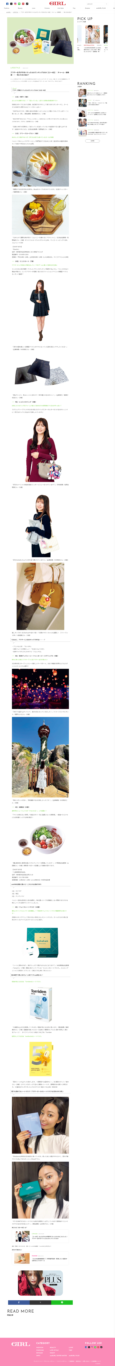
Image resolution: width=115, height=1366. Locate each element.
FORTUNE (40, 1350)
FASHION (39, 1347)
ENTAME (39, 1353)
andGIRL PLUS (74, 1355)
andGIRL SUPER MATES (58, 1355)
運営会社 (78, 1361)
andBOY (86, 9)
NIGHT (52, 1353)
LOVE (71, 1347)
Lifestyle (100, 16)
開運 (46, 9)
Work (59, 12)
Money (59, 9)
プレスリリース (38, 1361)
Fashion (99, 9)
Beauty (20, 8)
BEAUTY (53, 1347)
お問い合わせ (86, 1361)
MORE (92, 141)
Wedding (32, 9)
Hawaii (73, 9)
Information (100, 19)
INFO (38, 1355)
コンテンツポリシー (62, 1361)
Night (32, 16)
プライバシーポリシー (49, 1361)
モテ (32, 12)
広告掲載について (96, 1361)
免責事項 (71, 1361)
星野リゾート (73, 12)
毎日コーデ (5, 9)
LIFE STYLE (54, 1350)
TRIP (70, 1350)
